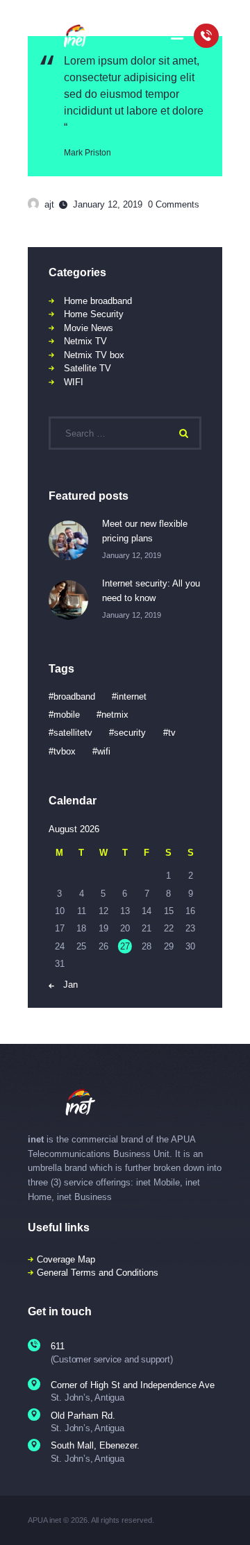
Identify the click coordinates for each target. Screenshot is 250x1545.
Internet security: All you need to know (151, 590)
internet (132, 696)
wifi (103, 751)
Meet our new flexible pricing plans (145, 530)
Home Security (94, 314)
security (130, 732)
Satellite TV (87, 368)
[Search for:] (125, 433)
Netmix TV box (94, 355)
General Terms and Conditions (97, 1272)
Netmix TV (85, 341)
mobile (66, 714)
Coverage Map (66, 1259)
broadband (74, 696)
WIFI (73, 382)
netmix (114, 714)
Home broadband (98, 301)
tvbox (64, 751)
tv (172, 732)
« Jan (67, 984)
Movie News (88, 328)
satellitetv (72, 732)
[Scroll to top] (230, 1516)
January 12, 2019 (107, 204)
